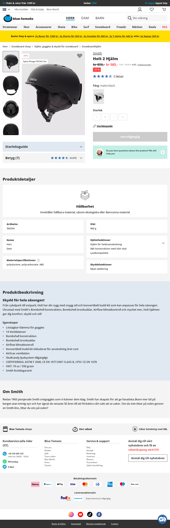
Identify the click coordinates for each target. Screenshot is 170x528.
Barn (99, 18)
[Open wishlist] (151, 9)
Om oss (47, 447)
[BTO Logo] (29, 18)
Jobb (46, 453)
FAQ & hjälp (37, 9)
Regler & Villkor (59, 523)
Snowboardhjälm (91, 46)
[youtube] (80, 514)
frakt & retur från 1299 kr (19, 3)
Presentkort (91, 462)
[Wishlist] (82, 53)
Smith (97, 53)
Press (47, 462)
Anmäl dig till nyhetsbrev (148, 458)
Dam (85, 18)
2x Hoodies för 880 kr (96, 36)
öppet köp (156, 3)
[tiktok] (89, 514)
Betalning (90, 453)
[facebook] (99, 514)
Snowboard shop (21, 46)
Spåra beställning (94, 465)
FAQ (88, 447)
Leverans (90, 456)
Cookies (114, 523)
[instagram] (71, 514)
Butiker (47, 450)
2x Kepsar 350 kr (149, 36)
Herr (70, 18)
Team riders (50, 456)
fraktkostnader (144, 64)
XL (124, 117)
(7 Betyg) (118, 76)
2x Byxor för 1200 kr (46, 36)
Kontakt (89, 450)
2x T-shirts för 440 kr (121, 36)
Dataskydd (76, 523)
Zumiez (47, 465)
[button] (44, 147)
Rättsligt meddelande (96, 523)
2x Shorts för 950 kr (71, 36)
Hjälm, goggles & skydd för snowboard (56, 46)
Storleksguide (105, 126)
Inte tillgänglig (130, 137)
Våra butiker (21, 9)
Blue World (53, 9)
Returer (89, 459)
